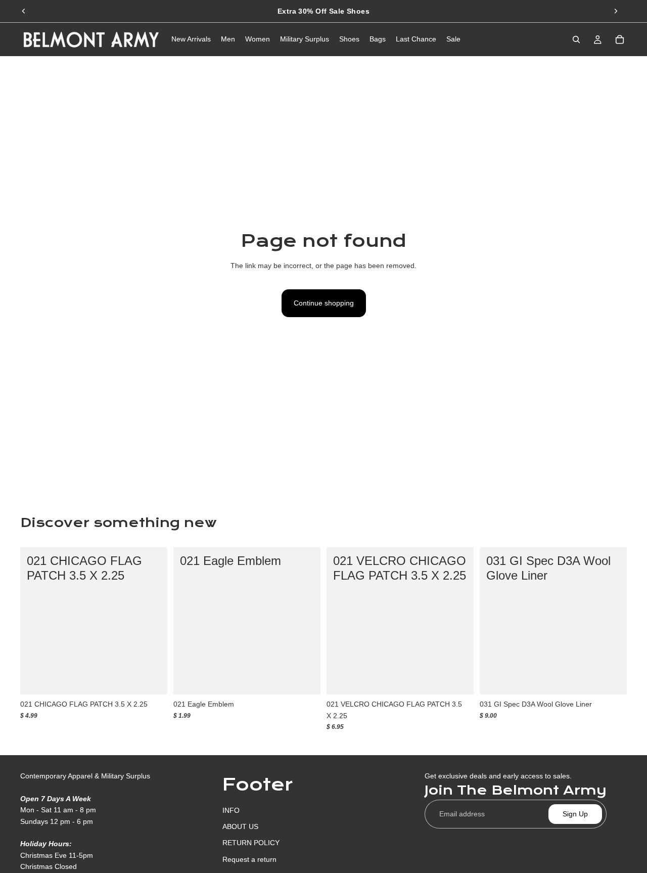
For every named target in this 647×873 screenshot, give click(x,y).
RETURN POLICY (251, 843)
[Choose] (152, 679)
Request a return (249, 859)
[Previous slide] (24, 11)
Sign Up (575, 814)
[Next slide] (616, 11)
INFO (231, 810)
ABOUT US (240, 826)
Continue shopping (324, 303)
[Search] (576, 39)
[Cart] (620, 39)
